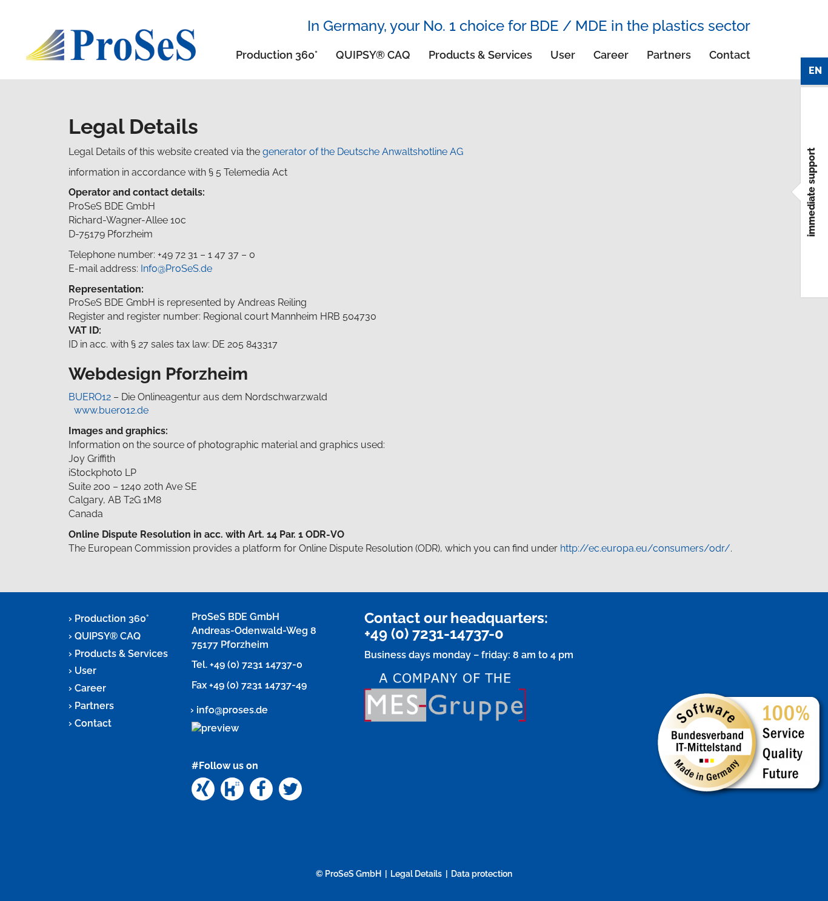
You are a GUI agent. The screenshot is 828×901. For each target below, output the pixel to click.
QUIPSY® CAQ (373, 54)
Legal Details (416, 874)
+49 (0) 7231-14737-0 (434, 633)
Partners (669, 54)
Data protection (481, 874)
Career (611, 54)
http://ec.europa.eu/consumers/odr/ (645, 548)
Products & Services (480, 54)
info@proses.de (232, 710)
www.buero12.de (111, 410)
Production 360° (277, 54)
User (562, 54)
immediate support (811, 192)
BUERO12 (89, 397)
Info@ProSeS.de (176, 268)
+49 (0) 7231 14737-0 (256, 664)
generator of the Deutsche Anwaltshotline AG (362, 151)
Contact (729, 54)
